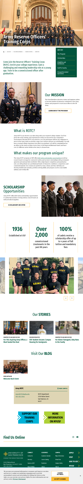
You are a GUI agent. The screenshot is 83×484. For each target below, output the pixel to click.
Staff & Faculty (62, 68)
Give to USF (73, 461)
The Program (61, 54)
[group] (41, 275)
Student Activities (29, 51)
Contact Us (30, 456)
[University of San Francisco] (13, 455)
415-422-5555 (7, 466)
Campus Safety (58, 463)
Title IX (57, 467)
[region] (41, 476)
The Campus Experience (18, 51)
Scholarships (61, 58)
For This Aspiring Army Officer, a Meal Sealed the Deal (15, 341)
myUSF (71, 466)
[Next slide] (72, 298)
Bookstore (44, 463)
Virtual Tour (58, 459)
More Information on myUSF (55, 417)
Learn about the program (58, 111)
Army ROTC (60, 50)
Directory (30, 459)
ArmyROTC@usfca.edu (23, 394)
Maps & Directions (59, 456)
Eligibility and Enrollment (61, 63)
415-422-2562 (20, 396)
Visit (71, 457)
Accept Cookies (60, 479)
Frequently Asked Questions (62, 73)
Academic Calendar (46, 456)
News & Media (31, 467)
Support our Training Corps (29, 417)
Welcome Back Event (11, 379)
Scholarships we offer (16, 205)
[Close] (80, 476)
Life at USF (9, 51)
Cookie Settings (60, 473)
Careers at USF (31, 463)
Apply (71, 453)
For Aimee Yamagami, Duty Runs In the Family (67, 341)
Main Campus (63, 388)
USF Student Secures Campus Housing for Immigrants (40, 341)
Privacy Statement (19, 479)
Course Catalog (45, 459)
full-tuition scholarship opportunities (49, 158)
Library (43, 467)
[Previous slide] (66, 298)
